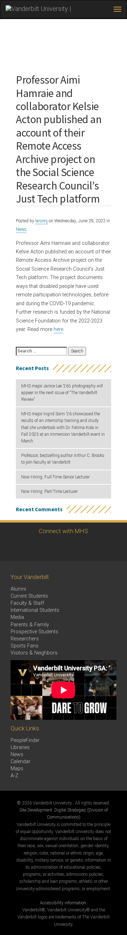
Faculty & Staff (27, 603)
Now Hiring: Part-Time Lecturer (49, 491)
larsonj (41, 220)
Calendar (20, 762)
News (21, 229)
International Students (35, 610)
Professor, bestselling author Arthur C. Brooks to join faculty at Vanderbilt (62, 459)
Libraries (20, 747)
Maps (17, 769)
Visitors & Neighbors (34, 653)
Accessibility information (63, 902)
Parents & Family (30, 625)
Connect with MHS (63, 531)
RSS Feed (71, 548)
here (58, 329)
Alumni (18, 589)
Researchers (25, 639)
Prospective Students (34, 632)
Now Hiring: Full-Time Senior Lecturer (55, 477)
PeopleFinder (25, 740)
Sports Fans (24, 646)
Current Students (29, 596)
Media (17, 617)
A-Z (14, 776)
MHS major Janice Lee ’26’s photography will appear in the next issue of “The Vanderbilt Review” (62, 393)
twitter (52, 548)
